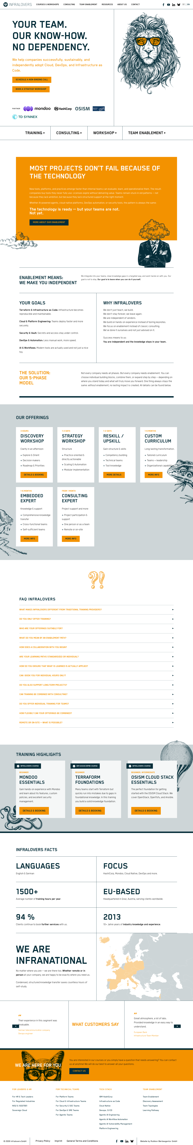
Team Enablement (145, 133)
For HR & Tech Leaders (22, 1097)
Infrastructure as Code (109, 1101)
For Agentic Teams (64, 1115)
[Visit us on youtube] (168, 4)
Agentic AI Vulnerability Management (115, 1124)
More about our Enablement (49, 222)
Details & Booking (34, 475)
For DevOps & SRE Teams (67, 1110)
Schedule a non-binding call (32, 79)
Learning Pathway (151, 1110)
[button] (15, 1026)
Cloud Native (104, 1106)
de (183, 4)
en (188, 4)
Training (33, 133)
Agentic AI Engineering (109, 1115)
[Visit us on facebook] (163, 4)
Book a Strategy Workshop (31, 89)
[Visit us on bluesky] (178, 4)
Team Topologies (150, 1106)
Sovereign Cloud (19, 1110)
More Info (153, 475)
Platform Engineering (108, 1128)
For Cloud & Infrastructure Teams (71, 1101)
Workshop (103, 133)
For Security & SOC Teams (67, 1106)
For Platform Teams (64, 1097)
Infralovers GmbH (18, 1141)
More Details (114, 475)
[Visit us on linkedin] (173, 4)
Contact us (79, 1071)
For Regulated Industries (23, 1101)
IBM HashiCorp (105, 1097)
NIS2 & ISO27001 (19, 1106)
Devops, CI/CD (105, 1110)
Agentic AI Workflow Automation (113, 1119)
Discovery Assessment (153, 1101)
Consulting (67, 133)
